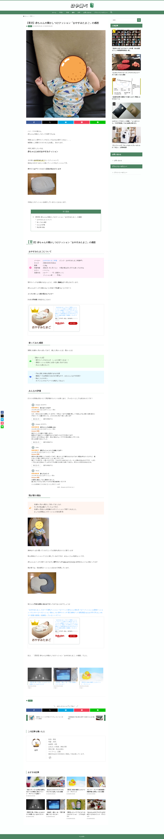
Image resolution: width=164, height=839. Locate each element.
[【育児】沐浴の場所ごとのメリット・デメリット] (91, 674)
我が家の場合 (41, 227)
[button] (34, 122)
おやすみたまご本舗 (50, 260)
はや (36, 750)
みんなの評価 (41, 225)
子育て (30, 26)
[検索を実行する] (139, 20)
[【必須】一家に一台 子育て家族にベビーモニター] (65, 674)
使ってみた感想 (41, 222)
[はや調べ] (82, 5)
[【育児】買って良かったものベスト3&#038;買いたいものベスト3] (40, 674)
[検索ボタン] (111, 12)
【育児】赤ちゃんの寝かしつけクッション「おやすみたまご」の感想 (58, 217)
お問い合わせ (118, 160)
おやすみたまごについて (44, 219)
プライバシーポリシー (120, 172)
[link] (50, 757)
